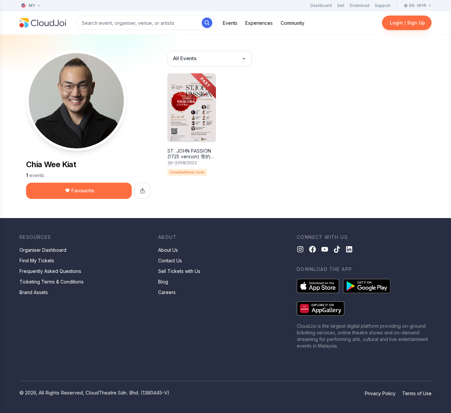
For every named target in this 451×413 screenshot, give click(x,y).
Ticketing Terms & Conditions (51, 281)
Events (230, 23)
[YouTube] (324, 249)
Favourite (82, 190)
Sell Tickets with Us (179, 271)
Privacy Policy (380, 393)
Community (292, 23)
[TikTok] (336, 249)
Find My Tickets (36, 260)
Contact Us (170, 260)
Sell (340, 5)
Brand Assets (33, 292)
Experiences (259, 23)
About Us (168, 250)
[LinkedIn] (349, 249)
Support (382, 5)
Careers (167, 292)
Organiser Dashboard (42, 250)
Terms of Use (417, 393)
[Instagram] (300, 249)
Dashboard (321, 5)
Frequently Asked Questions (50, 271)
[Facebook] (312, 249)
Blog (163, 281)
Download (359, 5)
